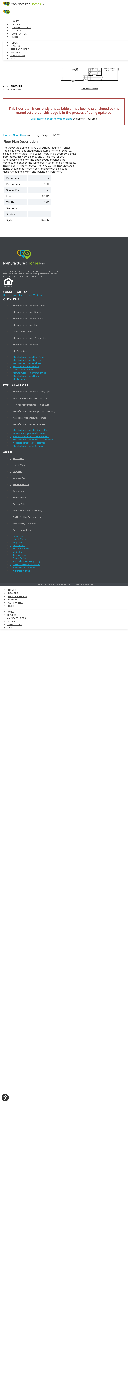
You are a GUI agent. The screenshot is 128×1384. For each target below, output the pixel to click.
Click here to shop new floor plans (51, 118)
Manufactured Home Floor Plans (29, 305)
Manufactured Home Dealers (27, 312)
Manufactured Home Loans (27, 325)
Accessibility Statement (24, 523)
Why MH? (17, 471)
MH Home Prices (21, 484)
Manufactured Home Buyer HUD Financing (34, 411)
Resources (18, 458)
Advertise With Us (22, 530)
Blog (15, 37)
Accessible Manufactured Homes (29, 417)
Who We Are (19, 477)
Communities (19, 34)
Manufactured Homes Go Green (29, 424)
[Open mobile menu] (5, 65)
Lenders (16, 30)
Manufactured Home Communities (30, 338)
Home (7, 135)
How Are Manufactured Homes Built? (31, 404)
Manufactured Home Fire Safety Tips (31, 391)
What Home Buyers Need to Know (30, 398)
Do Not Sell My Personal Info (27, 517)
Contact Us (18, 490)
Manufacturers (21, 27)
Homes (15, 21)
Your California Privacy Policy (27, 510)
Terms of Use (19, 497)
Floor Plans (19, 135)
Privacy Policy (20, 504)
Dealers (16, 24)
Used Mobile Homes (23, 331)
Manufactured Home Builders (28, 318)
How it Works (19, 464)
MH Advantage (20, 351)
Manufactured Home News (26, 344)
